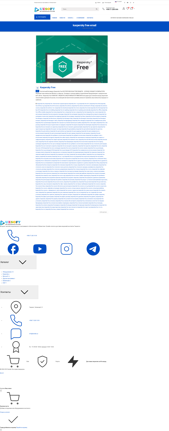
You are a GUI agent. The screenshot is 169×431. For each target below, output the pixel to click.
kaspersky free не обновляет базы (98, 158)
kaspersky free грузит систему (53, 129)
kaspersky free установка (48, 200)
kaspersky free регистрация (43, 179)
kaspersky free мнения (46, 156)
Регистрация (108, 2)
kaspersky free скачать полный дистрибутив (92, 188)
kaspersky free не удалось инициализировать (80, 160)
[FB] (13, 249)
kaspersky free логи (92, 154)
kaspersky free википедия (84, 124)
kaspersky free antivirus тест (47, 108)
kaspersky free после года (58, 175)
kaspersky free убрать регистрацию (45, 196)
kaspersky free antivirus (65, 105)
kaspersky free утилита (41, 205)
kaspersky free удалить (90, 196)
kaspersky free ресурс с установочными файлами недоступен (91, 179)
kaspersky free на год (70, 156)
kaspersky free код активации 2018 (45, 150)
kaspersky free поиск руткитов (43, 173)
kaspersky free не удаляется (100, 160)
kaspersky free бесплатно (49, 118)
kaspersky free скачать (94, 184)
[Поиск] (96, 9)
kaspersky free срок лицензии (60, 192)
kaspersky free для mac (96, 129)
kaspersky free (41, 103)
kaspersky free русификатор (71, 181)
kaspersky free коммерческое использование (85, 150)
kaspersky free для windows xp (58, 131)
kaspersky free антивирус (67, 116)
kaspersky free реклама (68, 179)
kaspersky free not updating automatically (79, 110)
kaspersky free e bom (73, 108)
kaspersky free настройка (96, 156)
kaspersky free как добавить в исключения (72, 143)
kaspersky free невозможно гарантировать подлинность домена (71, 162)
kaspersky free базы (80, 116)
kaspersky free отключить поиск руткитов (57, 167)
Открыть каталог (5, 412)
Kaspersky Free (47, 87)
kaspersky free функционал (92, 205)
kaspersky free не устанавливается (45, 162)
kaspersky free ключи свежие (79, 148)
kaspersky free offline (96, 110)
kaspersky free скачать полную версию (70, 188)
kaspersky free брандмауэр (65, 120)
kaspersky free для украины (83, 133)
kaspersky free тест (86, 192)
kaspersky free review (51, 112)
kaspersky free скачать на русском (97, 186)
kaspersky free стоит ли (74, 192)
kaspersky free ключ (96, 146)
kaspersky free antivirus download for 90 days (83, 105)
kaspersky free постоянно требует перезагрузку (78, 175)
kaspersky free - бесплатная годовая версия (56, 103)
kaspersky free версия (72, 124)
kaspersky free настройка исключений (46, 158)
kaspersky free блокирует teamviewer (82, 118)
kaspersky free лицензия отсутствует (60, 154)
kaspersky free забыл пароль (62, 137)
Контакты (90, 18)
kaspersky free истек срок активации (51, 143)
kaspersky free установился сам (87, 198)
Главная (54, 18)
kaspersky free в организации (43, 122)
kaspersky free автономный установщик (53, 114)
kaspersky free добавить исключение (76, 135)
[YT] (40, 249)
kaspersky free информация (66, 141)
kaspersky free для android (83, 129)
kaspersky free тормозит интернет (64, 194)
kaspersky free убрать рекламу (62, 196)
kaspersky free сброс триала (60, 184)
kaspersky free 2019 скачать (52, 105)
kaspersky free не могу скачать (80, 158)
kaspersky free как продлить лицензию (67, 146)
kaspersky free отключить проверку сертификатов (82, 167)
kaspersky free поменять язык (43, 175)
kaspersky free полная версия (59, 173)
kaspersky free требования (80, 194)
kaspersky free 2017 (84, 103)
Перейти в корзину (21, 427)
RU (1, 373)
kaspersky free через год (83, 207)
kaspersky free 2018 (95, 103)
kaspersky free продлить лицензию (70, 177)
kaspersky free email (85, 108)
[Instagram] (130, 2)
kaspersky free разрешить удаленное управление (92, 177)
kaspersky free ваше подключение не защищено (53, 124)
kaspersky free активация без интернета (88, 114)
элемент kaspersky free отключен (65, 209)
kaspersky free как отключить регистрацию (95, 143)
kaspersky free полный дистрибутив (77, 173)
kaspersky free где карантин (90, 127)
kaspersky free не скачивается (60, 160)
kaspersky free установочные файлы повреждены (56, 203)
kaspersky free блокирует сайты (49, 120)
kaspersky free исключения (81, 141)
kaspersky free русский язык (98, 181)
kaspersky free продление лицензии (51, 177)
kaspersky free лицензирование (75, 152)
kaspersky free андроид (55, 116)
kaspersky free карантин (84, 146)
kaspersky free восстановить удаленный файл (70, 127)
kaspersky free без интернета (93, 116)
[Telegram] (133, 2)
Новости (62, 18)
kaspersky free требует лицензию (95, 194)
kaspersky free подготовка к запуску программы (91, 171)
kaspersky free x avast (92, 112)
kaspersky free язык (51, 209)
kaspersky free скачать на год (80, 186)
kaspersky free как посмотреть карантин (46, 146)
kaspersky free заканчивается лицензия (80, 137)
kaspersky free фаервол (54, 205)
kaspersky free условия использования (68, 198)
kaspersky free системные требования (78, 184)
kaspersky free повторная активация (69, 171)
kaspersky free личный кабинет (78, 154)
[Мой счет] (123, 8)
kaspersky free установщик (95, 203)
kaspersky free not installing (48, 110)
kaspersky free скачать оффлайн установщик (47, 188)
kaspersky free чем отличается (69, 207)
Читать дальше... (103, 212)
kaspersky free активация (70, 114)
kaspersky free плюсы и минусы (51, 171)
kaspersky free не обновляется (44, 160)
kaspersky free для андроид (73, 131)
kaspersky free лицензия (90, 152)
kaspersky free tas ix (71, 112)
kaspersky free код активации (95, 148)
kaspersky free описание (58, 165)
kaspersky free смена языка (85, 190)
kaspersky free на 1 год (58, 156)
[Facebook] (124, 2)
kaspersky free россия (41, 181)
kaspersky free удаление (77, 196)
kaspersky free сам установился (44, 184)
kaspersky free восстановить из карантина (47, 127)
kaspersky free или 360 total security (88, 139)
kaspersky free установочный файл (79, 203)
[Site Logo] (44, 9)
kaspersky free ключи (66, 148)
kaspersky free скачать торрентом (69, 190)
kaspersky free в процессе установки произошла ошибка (66, 122)
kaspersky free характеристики (52, 207)
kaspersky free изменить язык (70, 139)
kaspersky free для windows (43, 131)
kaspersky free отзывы (71, 165)
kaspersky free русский (85, 181)
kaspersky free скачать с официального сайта (48, 190)
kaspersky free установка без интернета (66, 200)
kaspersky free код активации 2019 (63, 150)
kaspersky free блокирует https (65, 118)
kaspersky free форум (66, 205)
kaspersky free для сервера (68, 133)
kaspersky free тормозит (48, 194)
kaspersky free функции (78, 205)
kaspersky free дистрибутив (69, 129)
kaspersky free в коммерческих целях (96, 120)
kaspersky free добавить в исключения (55, 135)
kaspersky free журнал (48, 137)
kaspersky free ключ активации (52, 148)
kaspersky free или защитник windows (48, 141)
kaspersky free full (95, 108)
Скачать (70, 18)
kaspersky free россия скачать (55, 181)
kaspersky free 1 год (73, 103)
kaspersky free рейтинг (56, 179)
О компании (80, 18)
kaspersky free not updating (62, 110)
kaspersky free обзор (94, 162)
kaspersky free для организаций (52, 133)
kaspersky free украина (52, 198)
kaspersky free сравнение (45, 192)
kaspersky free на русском (83, 156)
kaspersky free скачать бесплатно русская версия (59, 186)
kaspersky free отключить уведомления (57, 169)
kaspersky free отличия (74, 169)
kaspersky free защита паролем (54, 139)
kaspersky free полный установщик (96, 173)
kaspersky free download (61, 108)
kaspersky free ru (61, 112)
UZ (3, 373)
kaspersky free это (40, 209)
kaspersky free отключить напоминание (88, 165)
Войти (98, 2)
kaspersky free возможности (99, 124)
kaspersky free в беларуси (79, 120)
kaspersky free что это (96, 207)
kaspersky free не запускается (64, 158)
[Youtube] (127, 2)
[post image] (72, 59)
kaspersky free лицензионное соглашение (56, 152)
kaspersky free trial (81, 112)
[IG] (66, 249)
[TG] (93, 249)
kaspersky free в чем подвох (89, 122)
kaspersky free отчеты (86, 169)
